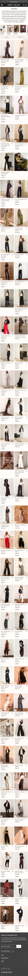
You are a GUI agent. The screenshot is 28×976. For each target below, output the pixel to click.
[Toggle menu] (2, 5)
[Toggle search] (23, 5)
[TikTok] (6, 968)
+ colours (3, 64)
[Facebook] (1, 968)
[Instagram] (4, 968)
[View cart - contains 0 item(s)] (26, 5)
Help (2, 955)
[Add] (2, 56)
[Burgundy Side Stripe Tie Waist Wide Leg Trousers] (21, 325)
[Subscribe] (18, 946)
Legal (2, 961)
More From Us (4, 958)
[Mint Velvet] (14, 5)
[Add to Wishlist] (12, 60)
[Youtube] (9, 968)
